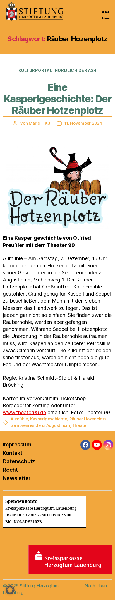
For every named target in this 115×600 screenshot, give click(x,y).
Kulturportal (35, 70)
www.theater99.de (24, 412)
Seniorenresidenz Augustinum (40, 425)
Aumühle (19, 419)
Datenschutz (19, 461)
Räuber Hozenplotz (87, 419)
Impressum (17, 444)
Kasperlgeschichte (48, 419)
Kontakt (12, 453)
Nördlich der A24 (76, 70)
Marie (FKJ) (40, 123)
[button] (10, 590)
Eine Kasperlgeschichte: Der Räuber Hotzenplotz (57, 98)
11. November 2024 (83, 123)
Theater (80, 425)
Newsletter (16, 478)
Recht (10, 469)
